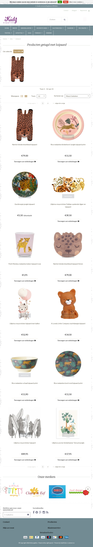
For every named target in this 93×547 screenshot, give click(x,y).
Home (7, 28)
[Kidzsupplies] (24, 20)
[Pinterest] (36, 512)
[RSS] (47, 512)
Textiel (8, 33)
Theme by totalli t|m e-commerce (64, 543)
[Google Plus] (40, 512)
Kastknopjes (57, 28)
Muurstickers (42, 28)
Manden (70, 28)
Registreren (83, 10)
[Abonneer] (28, 514)
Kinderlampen (26, 28)
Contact (66, 10)
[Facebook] (34, 512)
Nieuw (15, 28)
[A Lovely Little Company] (14, 490)
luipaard (18, 39)
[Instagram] (44, 512)
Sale (29, 33)
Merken (49, 33)
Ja (60, 2)
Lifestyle (19, 33)
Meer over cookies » (76, 2)
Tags (11, 39)
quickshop (25, 136)
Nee (65, 2)
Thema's (38, 33)
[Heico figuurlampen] (57, 492)
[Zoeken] (65, 19)
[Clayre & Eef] (35, 492)
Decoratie (83, 28)
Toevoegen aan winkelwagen (24, 161)
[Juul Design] (79, 492)
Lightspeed (49, 543)
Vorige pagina (31, 103)
